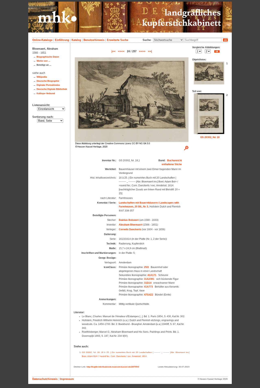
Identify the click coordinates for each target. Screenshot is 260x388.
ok (225, 39)
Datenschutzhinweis (44, 378)
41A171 (151, 275)
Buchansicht (174, 160)
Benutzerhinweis (93, 39)
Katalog (76, 39)
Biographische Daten (48, 57)
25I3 (146, 267)
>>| (150, 51)
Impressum (67, 378)
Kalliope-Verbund (46, 93)
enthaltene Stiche (172, 164)
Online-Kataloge (42, 39)
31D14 (148, 283)
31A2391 (149, 279)
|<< (114, 51)
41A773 (148, 287)
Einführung (62, 39)
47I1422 (148, 294)
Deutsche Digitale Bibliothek (52, 89)
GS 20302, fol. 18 (210, 137)
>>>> (142, 51)
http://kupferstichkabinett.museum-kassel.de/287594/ (113, 367)
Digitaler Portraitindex (48, 85)
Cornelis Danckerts (130, 229)
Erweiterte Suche (117, 39)
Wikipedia (42, 77)
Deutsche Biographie (48, 81)
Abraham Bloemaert (130, 224)
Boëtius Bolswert (129, 220)
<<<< (121, 51)
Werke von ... (43, 61)
